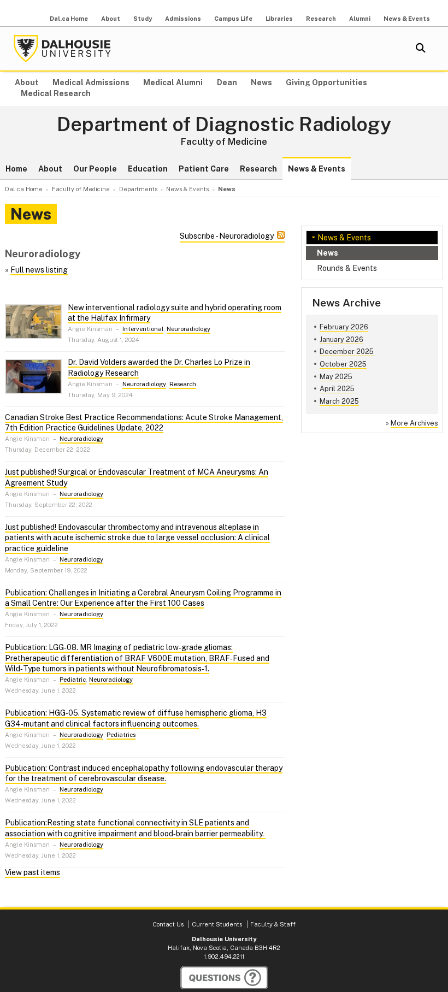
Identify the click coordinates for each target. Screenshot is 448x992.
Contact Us (168, 924)
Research (321, 18)
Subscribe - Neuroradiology (227, 236)
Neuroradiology (188, 329)
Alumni (359, 18)
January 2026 (341, 339)
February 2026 (344, 327)
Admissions (183, 18)
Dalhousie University (62, 48)
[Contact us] (224, 977)
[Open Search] (420, 48)
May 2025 (336, 377)
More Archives (414, 423)
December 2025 (347, 351)
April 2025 (337, 389)
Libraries (279, 18)
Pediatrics (121, 735)
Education (148, 168)
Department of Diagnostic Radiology (224, 124)
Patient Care (204, 168)
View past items (32, 872)
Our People (95, 168)
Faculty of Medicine (224, 141)
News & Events (407, 18)
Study (142, 18)
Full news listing (39, 269)
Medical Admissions (90, 82)
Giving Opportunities (326, 82)
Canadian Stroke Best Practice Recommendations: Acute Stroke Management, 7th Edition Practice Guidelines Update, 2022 (144, 423)
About (110, 18)
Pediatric (73, 679)
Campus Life (233, 18)
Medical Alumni (173, 82)
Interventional (142, 329)
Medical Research (56, 93)
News (261, 82)
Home (16, 168)
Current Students (217, 924)
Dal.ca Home (69, 18)
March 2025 (339, 401)
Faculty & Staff (273, 924)
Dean (227, 82)
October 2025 (343, 364)
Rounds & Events (347, 268)
